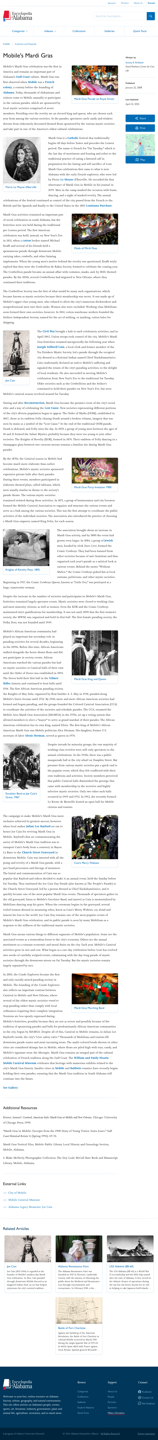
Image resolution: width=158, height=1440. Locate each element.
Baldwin (75, 1068)
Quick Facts (140, 31)
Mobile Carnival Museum (24, 1200)
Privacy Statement (146, 1433)
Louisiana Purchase (99, 205)
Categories (18, 31)
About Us (138, 2)
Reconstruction (34, 403)
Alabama (8, 92)
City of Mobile (17, 1193)
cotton (27, 240)
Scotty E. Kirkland (134, 62)
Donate (151, 3)
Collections (79, 31)
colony (7, 87)
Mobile (32, 82)
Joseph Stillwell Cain (50, 347)
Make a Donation (116, 1413)
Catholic (72, 138)
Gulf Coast (23, 77)
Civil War (49, 331)
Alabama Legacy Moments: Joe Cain (30, 1207)
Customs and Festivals (25, 44)
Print (142, 128)
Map (142, 159)
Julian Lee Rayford (38, 826)
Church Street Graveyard (38, 852)
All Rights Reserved (110, 1433)
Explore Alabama (85, 1407)
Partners (125, 2)
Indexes (48, 31)
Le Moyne (66, 179)
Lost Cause (52, 408)
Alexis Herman (35, 735)
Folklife (6, 44)
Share (143, 118)
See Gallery (10, 1088)
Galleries (109, 31)
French (49, 82)
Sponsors (112, 2)
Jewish (108, 540)
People (111, 1396)
